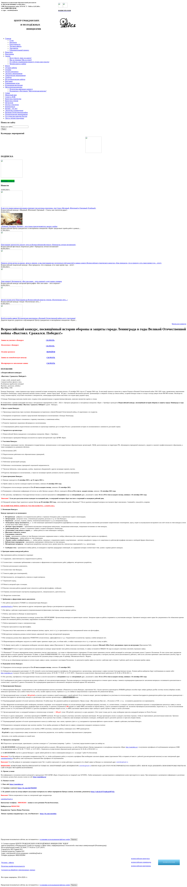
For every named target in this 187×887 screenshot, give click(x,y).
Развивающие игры (12, 83)
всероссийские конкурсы (140, 858)
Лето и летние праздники (14, 118)
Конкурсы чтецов (11, 101)
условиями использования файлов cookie (55, 839)
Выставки (9, 81)
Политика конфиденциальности (13, 866)
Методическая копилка (13, 87)
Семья (7, 93)
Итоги (7, 66)
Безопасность (10, 106)
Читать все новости (179, 324)
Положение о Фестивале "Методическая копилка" (28, 91)
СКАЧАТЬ (50, 340)
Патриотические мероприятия (16, 114)
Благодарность (15, 44)
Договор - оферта (7, 862)
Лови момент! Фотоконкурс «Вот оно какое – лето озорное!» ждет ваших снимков (31, 281)
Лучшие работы (11, 68)
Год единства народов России (16, 116)
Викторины (9, 54)
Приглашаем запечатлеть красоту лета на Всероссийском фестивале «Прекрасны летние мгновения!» (38, 245)
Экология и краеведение (14, 110)
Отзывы (8, 70)
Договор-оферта (15, 46)
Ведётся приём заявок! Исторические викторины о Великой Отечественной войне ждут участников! (38, 318)
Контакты (13, 42)
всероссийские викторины (141, 866)
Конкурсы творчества (13, 99)
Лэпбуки (8, 77)
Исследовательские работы (15, 79)
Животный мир (11, 95)
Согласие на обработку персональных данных (18, 870)
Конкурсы (9, 52)
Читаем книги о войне (18, 64)
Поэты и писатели (12, 105)
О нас (12, 40)
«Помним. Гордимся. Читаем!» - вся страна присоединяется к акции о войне (29, 226)
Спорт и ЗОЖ (10, 97)
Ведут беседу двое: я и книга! (20, 58)
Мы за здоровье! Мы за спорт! (21, 60)
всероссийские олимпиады (141, 862)
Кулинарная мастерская (14, 85)
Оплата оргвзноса (11, 71)
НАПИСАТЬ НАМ (169, 862)
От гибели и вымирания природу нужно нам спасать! (29, 62)
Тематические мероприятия (15, 75)
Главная (8, 38)
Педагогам (9, 103)
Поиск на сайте (7, 127)
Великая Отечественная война (16, 112)
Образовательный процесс (19, 50)
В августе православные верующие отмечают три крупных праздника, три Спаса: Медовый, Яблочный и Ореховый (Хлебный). (48, 208)
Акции (7, 56)
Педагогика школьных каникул (21, 89)
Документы (14, 48)
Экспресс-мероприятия (13, 73)
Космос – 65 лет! (11, 108)
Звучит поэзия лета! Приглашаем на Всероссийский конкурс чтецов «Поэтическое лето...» (34, 300)
